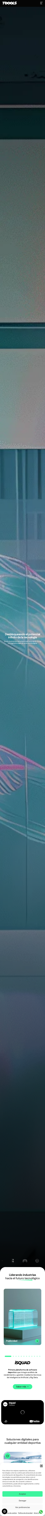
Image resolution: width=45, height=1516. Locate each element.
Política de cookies (10, 1513)
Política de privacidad (25, 1513)
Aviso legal (37, 1513)
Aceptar (22, 1494)
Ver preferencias (22, 1507)
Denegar (22, 1500)
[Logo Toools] (9, 3)
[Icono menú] (41, 3)
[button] (41, 1466)
